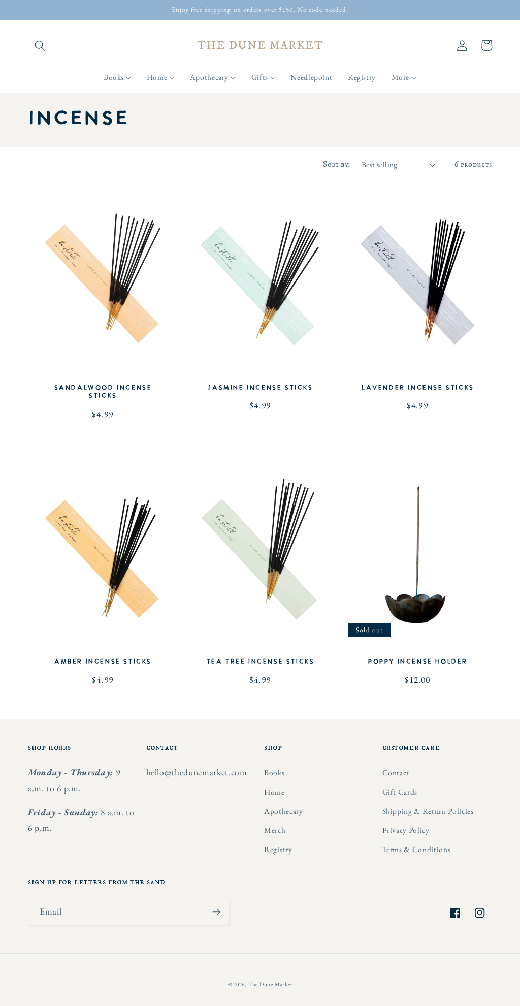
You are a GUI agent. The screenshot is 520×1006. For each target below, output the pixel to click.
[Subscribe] (216, 912)
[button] (40, 45)
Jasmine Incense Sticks (259, 388)
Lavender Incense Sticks (417, 388)
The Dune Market (270, 984)
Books (274, 772)
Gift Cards (400, 792)
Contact (396, 772)
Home (274, 792)
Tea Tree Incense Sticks (260, 662)
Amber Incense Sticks (102, 662)
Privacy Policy (406, 830)
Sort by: (336, 164)
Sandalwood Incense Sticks (103, 392)
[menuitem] (117, 77)
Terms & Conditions (416, 849)
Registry (278, 849)
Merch (274, 830)
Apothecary (283, 811)
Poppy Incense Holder (417, 662)
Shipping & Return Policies (428, 811)
